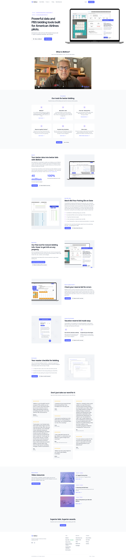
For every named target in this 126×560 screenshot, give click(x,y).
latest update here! (53, 171)
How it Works (41, 1)
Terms (90, 556)
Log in (86, 1)
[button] (48, 2)
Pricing (53, 1)
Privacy (93, 556)
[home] (34, 2)
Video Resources (59, 1)
